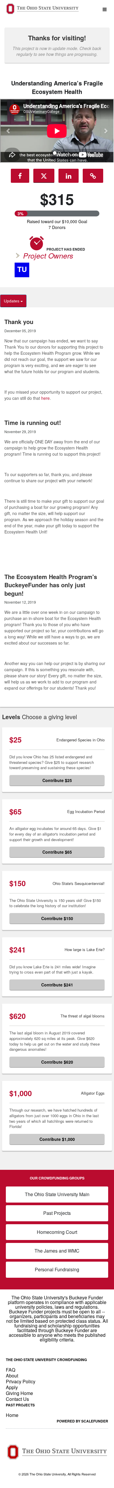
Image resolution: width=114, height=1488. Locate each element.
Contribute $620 (57, 1062)
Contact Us (17, 1399)
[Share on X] (43, 176)
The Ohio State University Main (57, 1194)
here (45, 398)
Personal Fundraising (57, 1269)
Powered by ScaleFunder (82, 1421)
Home (12, 1415)
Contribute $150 (57, 918)
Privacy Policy (20, 1381)
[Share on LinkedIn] (68, 176)
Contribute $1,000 (57, 1139)
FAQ (10, 1369)
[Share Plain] (93, 176)
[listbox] (57, 131)
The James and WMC (57, 1250)
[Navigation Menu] (104, 9)
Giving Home (19, 1393)
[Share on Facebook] (20, 176)
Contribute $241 (57, 985)
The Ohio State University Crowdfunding (46, 1359)
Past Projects (57, 1213)
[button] (8, 130)
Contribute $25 (57, 780)
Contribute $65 (57, 852)
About (12, 1375)
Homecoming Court (57, 1232)
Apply (12, 1387)
